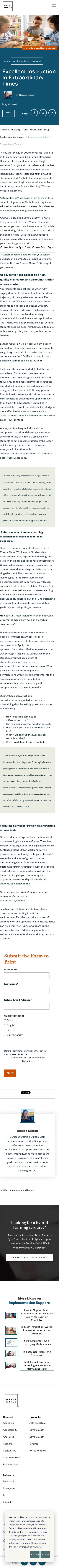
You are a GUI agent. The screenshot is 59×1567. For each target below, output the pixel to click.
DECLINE (45, 1554)
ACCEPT (35, 1554)
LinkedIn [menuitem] (8, 1501)
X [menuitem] (4, 1494)
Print (8, 112)
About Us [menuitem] (8, 1422)
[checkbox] (26, 1028)
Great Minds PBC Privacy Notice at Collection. (27, 1059)
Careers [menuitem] (7, 1443)
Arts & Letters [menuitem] (37, 1422)
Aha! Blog (15, 129)
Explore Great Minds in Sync (30, 1257)
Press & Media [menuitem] (11, 1464)
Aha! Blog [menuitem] (8, 1436)
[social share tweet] (43, 112)
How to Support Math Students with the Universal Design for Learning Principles (37, 1315)
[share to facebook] (34, 112)
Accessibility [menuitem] (10, 1429)
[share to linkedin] (52, 112)
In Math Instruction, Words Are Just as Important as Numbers (36, 1330)
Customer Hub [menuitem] (11, 1457)
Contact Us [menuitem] (9, 1450)
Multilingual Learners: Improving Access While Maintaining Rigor (37, 1365)
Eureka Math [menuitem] (36, 1429)
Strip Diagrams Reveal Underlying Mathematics (37, 1342)
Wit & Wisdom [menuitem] (37, 1450)
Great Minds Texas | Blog (36, 129)
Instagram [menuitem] (9, 1487)
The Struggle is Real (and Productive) (37, 1353)
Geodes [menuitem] (33, 1443)
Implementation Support (27, 60)
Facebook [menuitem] (8, 1481)
